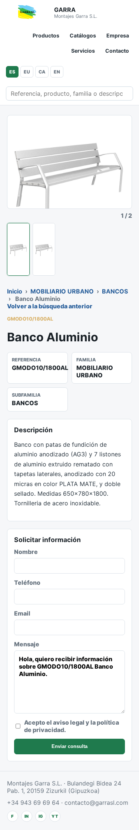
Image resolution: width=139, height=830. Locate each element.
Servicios (83, 50)
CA (42, 72)
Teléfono (27, 582)
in (26, 816)
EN (57, 72)
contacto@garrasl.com (96, 802)
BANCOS (115, 291)
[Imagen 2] (44, 249)
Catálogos (83, 35)
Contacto (117, 50)
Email (22, 613)
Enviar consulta (69, 746)
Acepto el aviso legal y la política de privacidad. (71, 726)
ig (41, 816)
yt (55, 816)
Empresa (117, 35)
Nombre (26, 551)
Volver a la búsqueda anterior (49, 306)
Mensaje (26, 644)
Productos (46, 35)
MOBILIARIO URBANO (62, 291)
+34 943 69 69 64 (33, 802)
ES (12, 72)
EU (27, 72)
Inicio (14, 291)
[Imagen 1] (18, 249)
